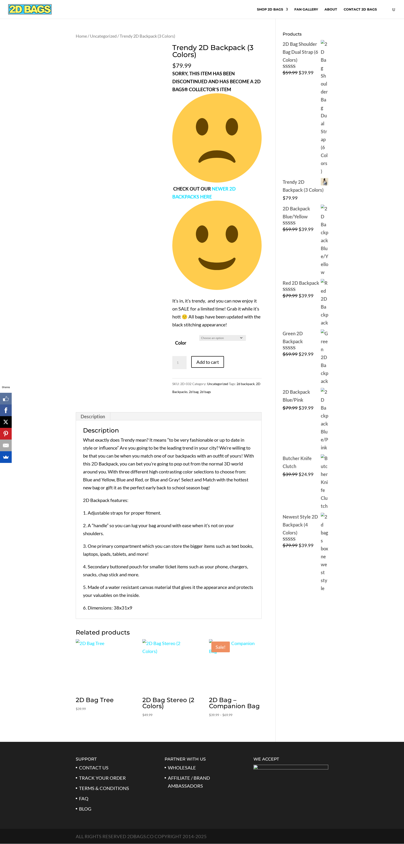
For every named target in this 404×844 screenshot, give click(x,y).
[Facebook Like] (6, 398)
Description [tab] (93, 416)
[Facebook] (6, 410)
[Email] (6, 445)
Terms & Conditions (104, 788)
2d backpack (246, 384)
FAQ (83, 798)
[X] (6, 422)
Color (180, 343)
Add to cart (207, 362)
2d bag (193, 392)
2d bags (205, 392)
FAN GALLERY (306, 9)
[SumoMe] (6, 457)
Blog (85, 809)
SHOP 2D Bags (270, 9)
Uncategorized (103, 36)
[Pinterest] (6, 434)
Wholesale (182, 767)
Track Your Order (102, 778)
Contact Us (93, 767)
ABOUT (331, 9)
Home (81, 36)
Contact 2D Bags (360, 9)
